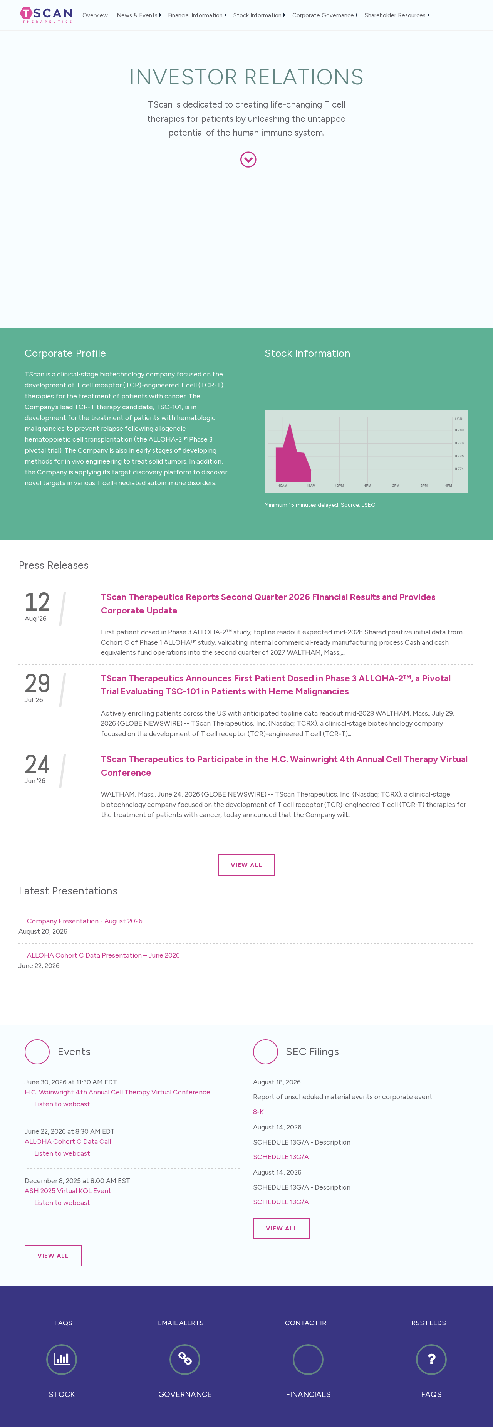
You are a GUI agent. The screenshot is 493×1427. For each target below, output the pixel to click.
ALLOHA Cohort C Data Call (68, 1141)
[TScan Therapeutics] (42, 14)
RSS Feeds (428, 1323)
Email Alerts (181, 1323)
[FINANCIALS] (308, 1380)
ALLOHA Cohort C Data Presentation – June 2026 (103, 955)
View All (246, 865)
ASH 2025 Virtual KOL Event (68, 1191)
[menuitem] (98, 13)
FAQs (63, 1323)
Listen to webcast (62, 1104)
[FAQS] (431, 1380)
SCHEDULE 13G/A (281, 1157)
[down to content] (249, 159)
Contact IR (305, 1323)
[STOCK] (61, 1380)
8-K (258, 1112)
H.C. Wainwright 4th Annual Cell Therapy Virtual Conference (117, 1092)
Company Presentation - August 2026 (85, 921)
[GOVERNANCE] (184, 1380)
